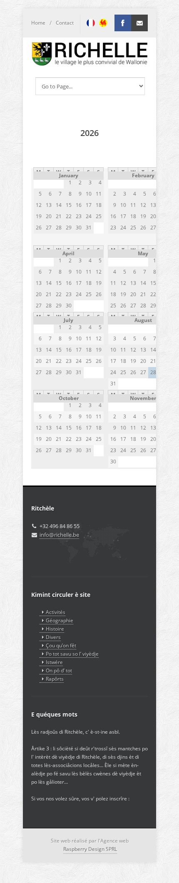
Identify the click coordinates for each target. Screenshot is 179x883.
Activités (55, 612)
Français (91, 23)
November (143, 398)
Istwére (54, 662)
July (68, 320)
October (69, 398)
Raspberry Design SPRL (90, 849)
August (143, 320)
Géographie (59, 620)
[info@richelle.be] (139, 23)
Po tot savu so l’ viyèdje (72, 653)
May (143, 253)
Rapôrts (55, 678)
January (68, 175)
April (68, 253)
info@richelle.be (59, 534)
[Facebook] (122, 23)
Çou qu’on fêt (61, 645)
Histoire (55, 628)
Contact (65, 22)
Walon (103, 23)
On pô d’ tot (59, 670)
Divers (53, 637)
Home (38, 22)
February (143, 175)
